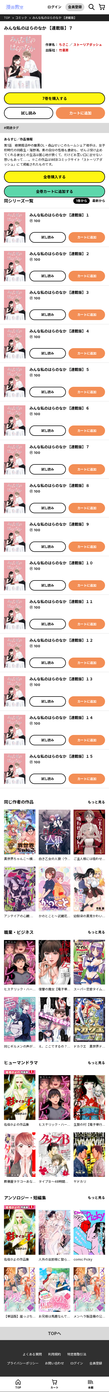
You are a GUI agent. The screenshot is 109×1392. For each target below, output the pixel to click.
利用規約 (54, 1354)
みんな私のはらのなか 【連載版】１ (59, 215)
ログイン (54, 7)
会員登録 (75, 7)
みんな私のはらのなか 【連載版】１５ (61, 756)
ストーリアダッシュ (87, 45)
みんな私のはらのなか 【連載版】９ (59, 524)
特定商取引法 (76, 1354)
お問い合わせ (54, 1363)
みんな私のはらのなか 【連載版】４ (59, 331)
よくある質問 (32, 1354)
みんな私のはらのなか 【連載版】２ (59, 253)
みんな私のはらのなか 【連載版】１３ (61, 679)
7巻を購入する (54, 98)
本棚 (90, 1387)
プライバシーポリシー (23, 1363)
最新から (98, 201)
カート (54, 1387)
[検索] (91, 7)
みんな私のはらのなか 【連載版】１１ (61, 601)
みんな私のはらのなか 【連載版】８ (59, 485)
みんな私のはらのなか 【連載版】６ (59, 408)
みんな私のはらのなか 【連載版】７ (59, 447)
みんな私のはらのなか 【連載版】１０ (61, 563)
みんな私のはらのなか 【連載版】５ (59, 369)
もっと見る (96, 802)
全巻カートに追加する (54, 191)
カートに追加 (80, 113)
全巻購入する (54, 177)
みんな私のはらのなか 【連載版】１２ (61, 640)
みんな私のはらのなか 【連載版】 (54, 18)
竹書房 (64, 50)
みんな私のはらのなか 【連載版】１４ (61, 717)
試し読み (28, 113)
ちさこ (64, 45)
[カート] (102, 7)
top (7, 18)
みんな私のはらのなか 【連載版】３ (59, 292)
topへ (54, 1333)
